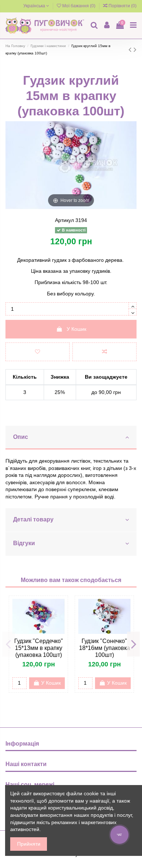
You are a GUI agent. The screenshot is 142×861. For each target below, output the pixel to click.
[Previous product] (131, 49)
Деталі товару (33, 519)
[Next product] (135, 49)
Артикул (64, 220)
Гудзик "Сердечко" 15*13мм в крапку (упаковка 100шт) (38, 648)
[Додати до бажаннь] (37, 352)
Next (133, 644)
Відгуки (24, 543)
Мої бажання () (78, 5)
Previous (8, 644)
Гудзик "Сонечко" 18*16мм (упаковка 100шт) (104, 648)
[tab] (71, 438)
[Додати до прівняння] (104, 352)
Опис (20, 437)
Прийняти (28, 844)
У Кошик (76, 329)
